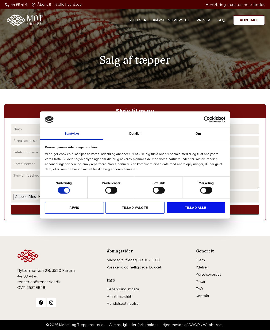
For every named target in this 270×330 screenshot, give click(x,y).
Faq (221, 20)
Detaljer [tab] (135, 133)
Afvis (74, 207)
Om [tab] (198, 133)
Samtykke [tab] (72, 133)
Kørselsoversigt (171, 20)
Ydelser (138, 20)
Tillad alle (195, 207)
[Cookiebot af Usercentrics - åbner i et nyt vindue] (206, 119)
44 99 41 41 (27, 276)
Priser (203, 20)
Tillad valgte (135, 207)
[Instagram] (51, 302)
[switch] (111, 190)
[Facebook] (41, 302)
